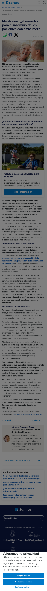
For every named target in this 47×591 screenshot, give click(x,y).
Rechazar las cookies (23, 582)
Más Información (10, 570)
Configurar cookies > (22, 587)
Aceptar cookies (23, 576)
